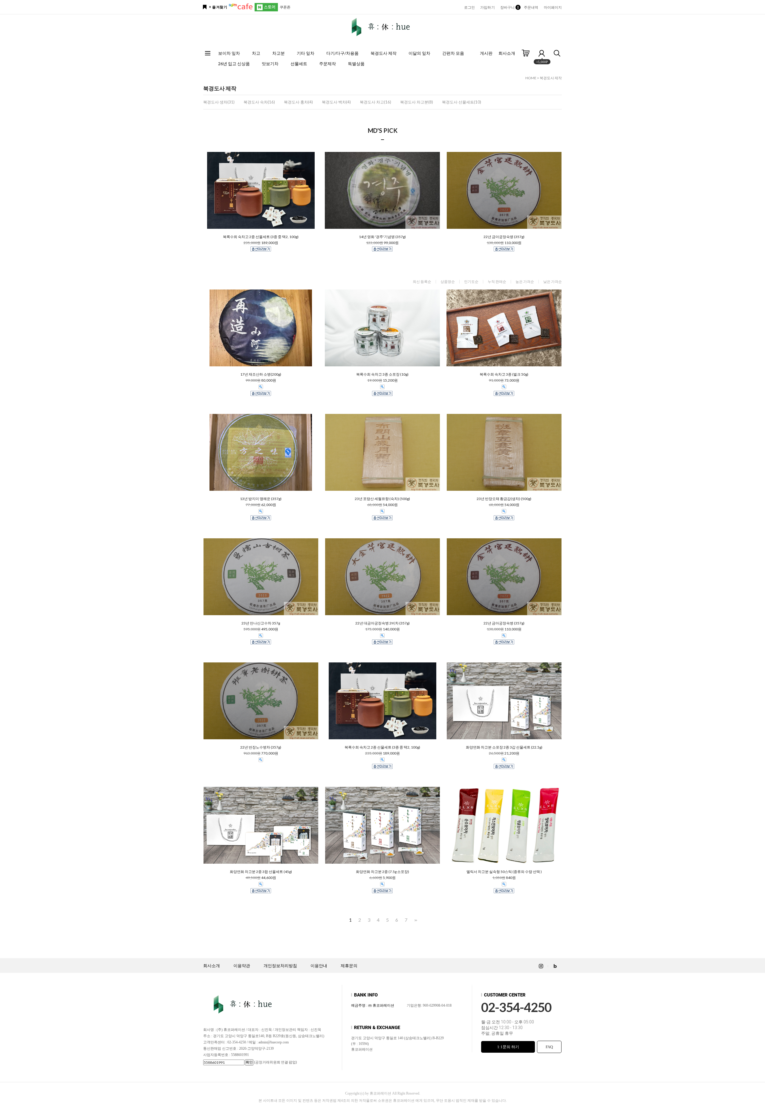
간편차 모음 (453, 53)
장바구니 (509, 7)
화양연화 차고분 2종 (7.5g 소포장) (382, 872)
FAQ (549, 1047)
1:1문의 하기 (508, 1047)
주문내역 (531, 7)
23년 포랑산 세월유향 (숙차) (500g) (382, 499)
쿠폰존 (285, 7)
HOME (530, 78)
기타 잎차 (305, 53)
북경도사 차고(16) (375, 102)
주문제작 (327, 63)
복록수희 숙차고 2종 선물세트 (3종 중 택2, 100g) (261, 237)
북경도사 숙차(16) (259, 102)
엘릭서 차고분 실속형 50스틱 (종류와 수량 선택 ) (504, 872)
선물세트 (298, 63)
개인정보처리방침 (280, 966)
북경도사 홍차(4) (298, 102)
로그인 (469, 7)
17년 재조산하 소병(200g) (260, 374)
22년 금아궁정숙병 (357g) (504, 237)
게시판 (486, 53)
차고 (256, 53)
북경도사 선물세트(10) (461, 102)
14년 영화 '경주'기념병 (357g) (382, 237)
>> (415, 920)
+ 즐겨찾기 (218, 7)
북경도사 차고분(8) (416, 102)
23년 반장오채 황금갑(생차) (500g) (504, 499)
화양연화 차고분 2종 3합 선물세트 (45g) (261, 872)
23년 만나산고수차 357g (260, 623)
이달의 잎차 (419, 53)
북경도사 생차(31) (219, 102)
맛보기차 (270, 63)
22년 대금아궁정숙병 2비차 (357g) (382, 623)
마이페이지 (553, 7)
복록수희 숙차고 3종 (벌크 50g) (504, 374)
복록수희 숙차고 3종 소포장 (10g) (382, 374)
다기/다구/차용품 (342, 53)
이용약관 (241, 966)
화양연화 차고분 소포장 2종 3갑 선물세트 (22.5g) (504, 747)
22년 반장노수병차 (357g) (260, 747)
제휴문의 (349, 966)
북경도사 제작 (384, 53)
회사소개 (506, 53)
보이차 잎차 (229, 53)
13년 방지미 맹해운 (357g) (260, 499)
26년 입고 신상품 (234, 63)
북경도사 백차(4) (336, 102)
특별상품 (356, 63)
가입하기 (487, 7)
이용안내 (318, 966)
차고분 (278, 53)
